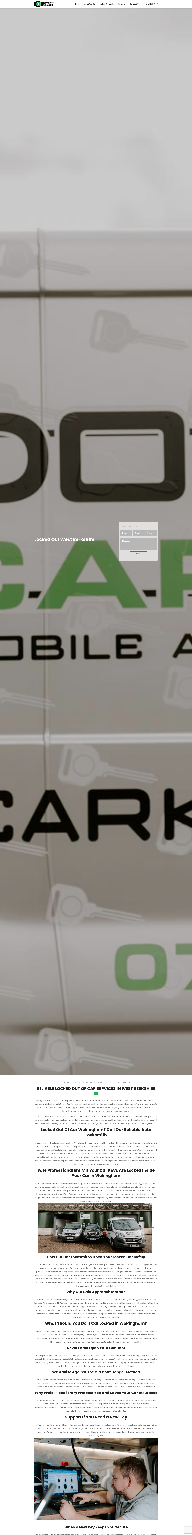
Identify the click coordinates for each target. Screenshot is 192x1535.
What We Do (89, 4)
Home (77, 4)
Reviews (121, 4)
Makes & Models (107, 4)
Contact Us (134, 4)
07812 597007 (151, 4)
